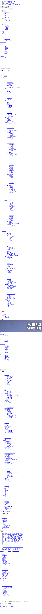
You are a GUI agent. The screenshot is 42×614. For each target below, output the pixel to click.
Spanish (6, 53)
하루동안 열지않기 (5, 8)
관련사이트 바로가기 (3, 578)
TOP (1, 607)
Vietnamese (6, 47)
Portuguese (6, 52)
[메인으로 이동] (1, 332)
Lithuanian (6, 48)
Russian (6, 51)
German (6, 50)
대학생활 (4, 24)
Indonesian (6, 46)
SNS (3, 33)
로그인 (3, 73)
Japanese (6, 45)
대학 (3, 18)
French (6, 49)
